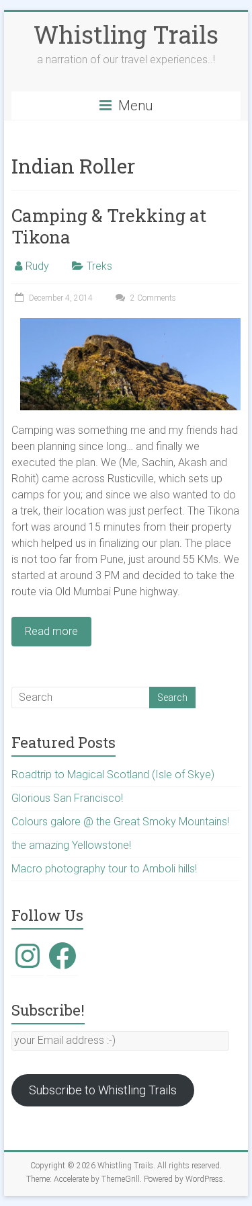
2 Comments (152, 298)
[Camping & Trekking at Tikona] (130, 324)
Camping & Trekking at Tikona (108, 226)
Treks (99, 266)
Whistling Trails (126, 34)
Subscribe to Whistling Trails (103, 1090)
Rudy (37, 266)
